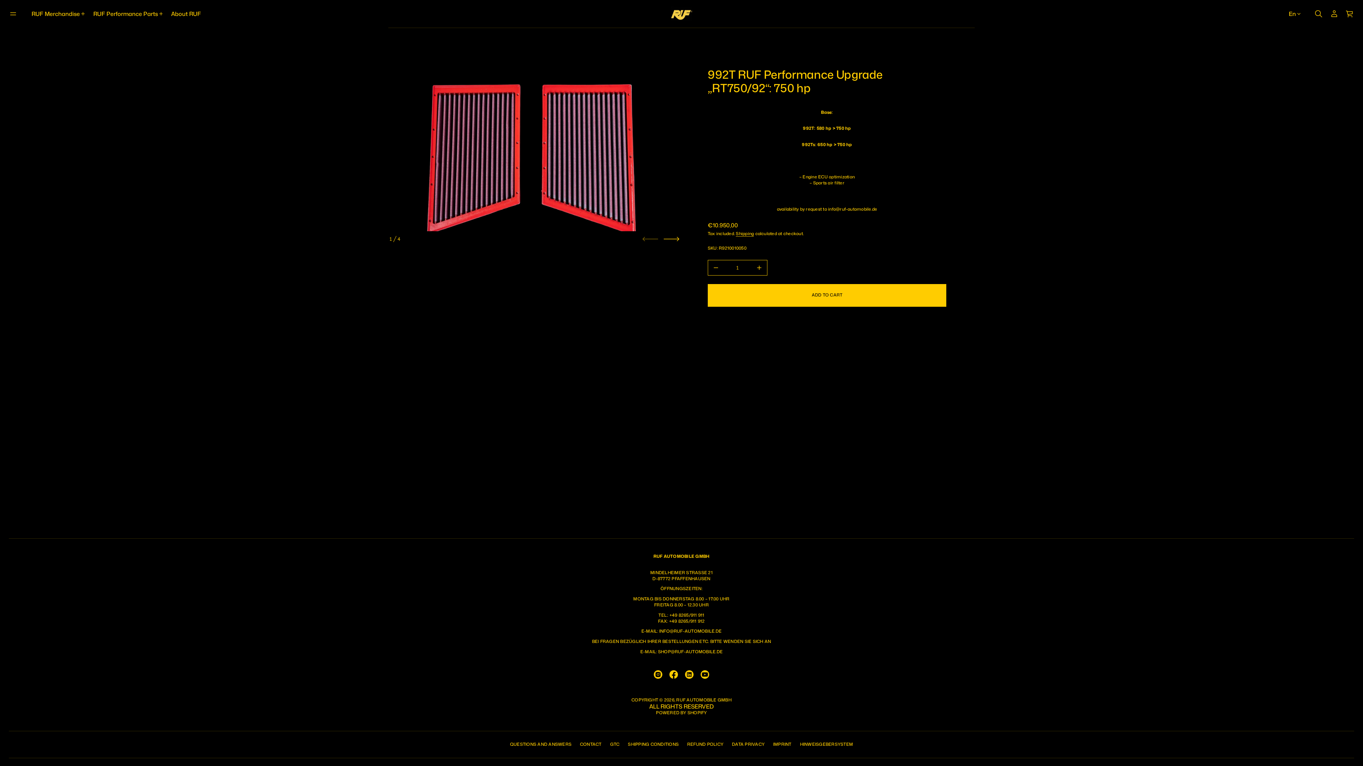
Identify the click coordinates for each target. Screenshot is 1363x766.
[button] (1318, 14)
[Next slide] (671, 239)
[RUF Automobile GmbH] (681, 14)
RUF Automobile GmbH (704, 700)
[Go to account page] (1334, 14)
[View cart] (1350, 14)
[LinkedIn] (689, 674)
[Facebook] (674, 674)
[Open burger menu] (13, 14)
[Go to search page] (1318, 14)
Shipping (745, 234)
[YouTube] (705, 674)
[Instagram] (658, 674)
